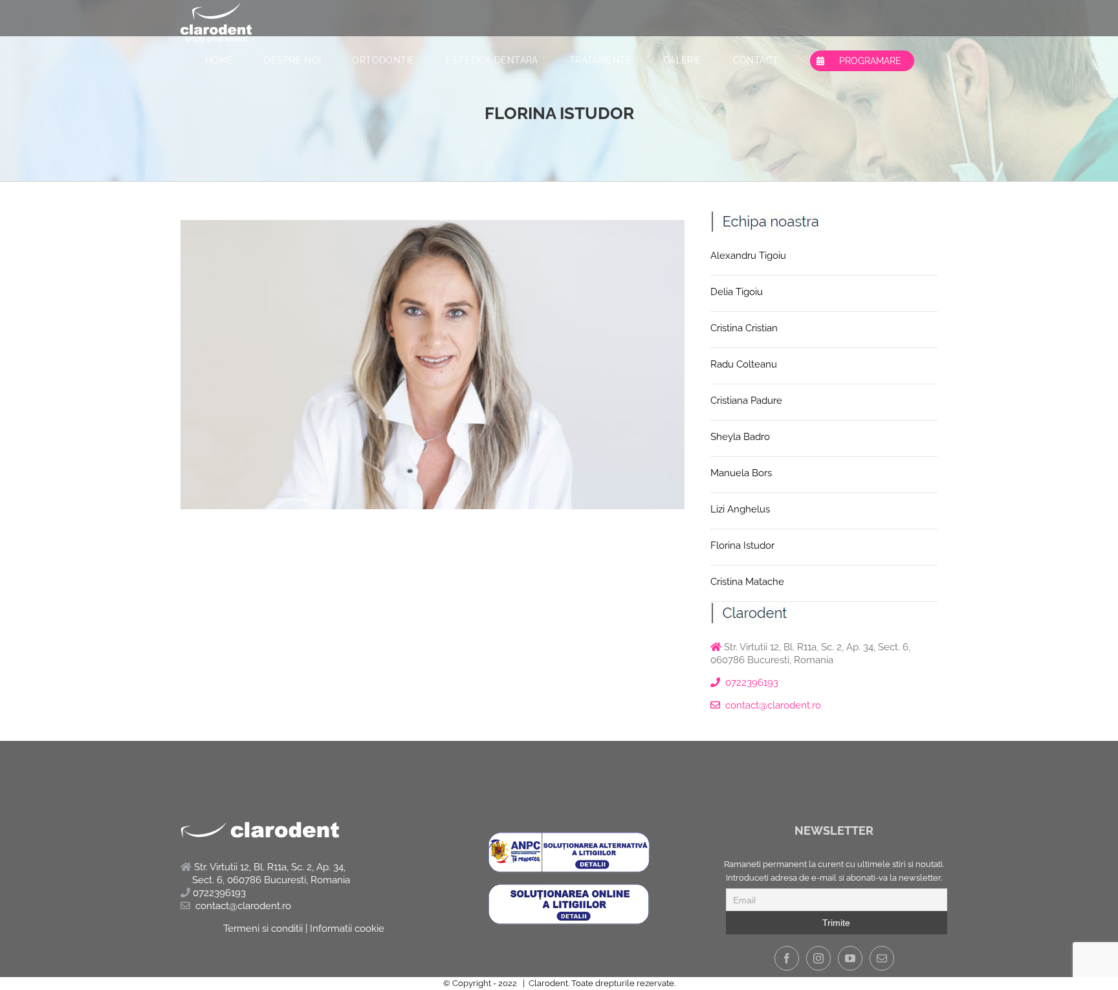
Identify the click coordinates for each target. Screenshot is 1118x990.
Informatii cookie (347, 928)
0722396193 (751, 682)
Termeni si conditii (263, 928)
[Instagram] (818, 958)
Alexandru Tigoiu (748, 255)
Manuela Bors (741, 473)
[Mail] (882, 958)
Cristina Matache (747, 582)
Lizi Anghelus (740, 509)
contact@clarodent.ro (773, 705)
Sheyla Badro (740, 437)
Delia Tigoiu (736, 292)
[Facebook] (786, 958)
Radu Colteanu (743, 364)
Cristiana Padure (746, 400)
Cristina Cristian (744, 328)
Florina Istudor (742, 545)
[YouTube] (850, 958)
